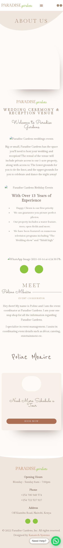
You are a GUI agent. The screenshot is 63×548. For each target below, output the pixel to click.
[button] (31, 421)
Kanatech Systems (39, 535)
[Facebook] (24, 269)
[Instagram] (39, 269)
